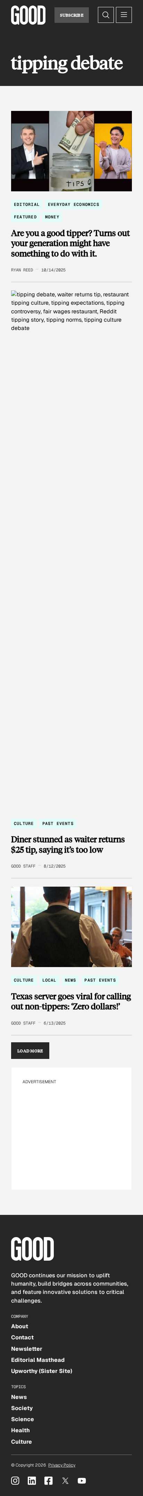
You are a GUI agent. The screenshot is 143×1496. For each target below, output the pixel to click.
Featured (25, 217)
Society (22, 1408)
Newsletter (26, 1349)
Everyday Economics (73, 204)
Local (49, 980)
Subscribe (71, 15)
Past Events (58, 823)
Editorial (27, 204)
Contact (22, 1337)
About (19, 1326)
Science (22, 1419)
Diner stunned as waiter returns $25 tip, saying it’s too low (68, 844)
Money (52, 217)
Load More (30, 1050)
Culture (24, 823)
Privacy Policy (61, 1465)
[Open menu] (124, 15)
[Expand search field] (106, 15)
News (70, 980)
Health (20, 1430)
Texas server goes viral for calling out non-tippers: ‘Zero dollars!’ (71, 1001)
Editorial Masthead (38, 1360)
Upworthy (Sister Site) (41, 1371)
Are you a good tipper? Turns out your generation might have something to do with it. (70, 243)
